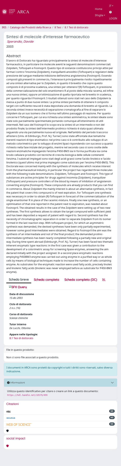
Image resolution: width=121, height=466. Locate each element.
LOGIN (113, 18)
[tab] (104, 279)
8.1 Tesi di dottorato (76, 27)
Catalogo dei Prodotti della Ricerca (30, 27)
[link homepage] (17, 12)
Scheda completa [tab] (46, 280)
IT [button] (110, 6)
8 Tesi (58, 27)
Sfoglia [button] (99, 15)
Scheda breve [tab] (19, 279)
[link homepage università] (37, 12)
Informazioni (17, 382)
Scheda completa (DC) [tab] (80, 280)
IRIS (4, 27)
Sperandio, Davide (20, 41)
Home (98, 9)
